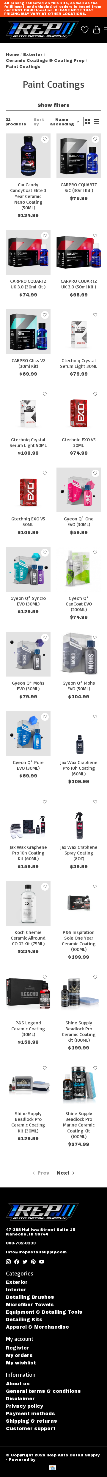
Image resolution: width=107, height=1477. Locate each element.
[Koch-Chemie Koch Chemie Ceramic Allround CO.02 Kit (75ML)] (28, 903)
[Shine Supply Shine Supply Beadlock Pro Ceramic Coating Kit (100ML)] (78, 994)
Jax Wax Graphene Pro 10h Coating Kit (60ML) (28, 852)
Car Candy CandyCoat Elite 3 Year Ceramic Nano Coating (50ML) (28, 196)
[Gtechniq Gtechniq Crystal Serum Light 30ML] (78, 331)
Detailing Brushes (30, 1297)
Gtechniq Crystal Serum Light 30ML (78, 363)
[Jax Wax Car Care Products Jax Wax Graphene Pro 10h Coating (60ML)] (78, 733)
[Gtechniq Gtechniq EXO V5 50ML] (28, 490)
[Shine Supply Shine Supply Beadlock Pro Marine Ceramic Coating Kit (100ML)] (78, 1084)
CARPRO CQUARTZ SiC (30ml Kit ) (79, 187)
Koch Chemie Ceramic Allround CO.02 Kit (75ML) (28, 937)
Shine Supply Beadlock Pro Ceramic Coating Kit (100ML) (78, 1031)
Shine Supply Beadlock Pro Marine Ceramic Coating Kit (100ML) (79, 1124)
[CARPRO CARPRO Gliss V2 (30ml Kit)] (28, 331)
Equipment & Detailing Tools (44, 1312)
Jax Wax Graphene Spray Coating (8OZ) (78, 852)
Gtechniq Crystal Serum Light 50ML (28, 442)
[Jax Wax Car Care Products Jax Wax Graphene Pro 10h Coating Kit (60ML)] (28, 818)
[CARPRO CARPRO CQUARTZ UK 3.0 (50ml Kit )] (78, 252)
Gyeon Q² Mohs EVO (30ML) (28, 685)
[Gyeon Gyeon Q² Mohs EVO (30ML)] (28, 654)
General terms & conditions (43, 1391)
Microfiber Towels (30, 1304)
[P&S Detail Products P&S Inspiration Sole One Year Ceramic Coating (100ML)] (78, 903)
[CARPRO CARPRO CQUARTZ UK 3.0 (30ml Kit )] (28, 252)
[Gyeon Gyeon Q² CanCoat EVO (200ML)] (78, 569)
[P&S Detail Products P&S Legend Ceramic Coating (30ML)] (28, 994)
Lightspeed (49, 1459)
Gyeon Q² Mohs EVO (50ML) (78, 685)
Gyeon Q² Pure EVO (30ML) (28, 765)
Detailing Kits (24, 1319)
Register (17, 1347)
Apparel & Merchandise (37, 1327)
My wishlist (21, 1362)
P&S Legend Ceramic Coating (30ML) (28, 1028)
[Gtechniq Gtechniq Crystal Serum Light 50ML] (28, 410)
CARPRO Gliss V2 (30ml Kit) (28, 363)
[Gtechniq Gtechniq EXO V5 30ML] (78, 410)
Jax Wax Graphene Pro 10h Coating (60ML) (78, 768)
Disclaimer (20, 1398)
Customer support (31, 1428)
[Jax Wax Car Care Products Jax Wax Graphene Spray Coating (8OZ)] (78, 818)
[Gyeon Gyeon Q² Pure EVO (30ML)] (28, 733)
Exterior (33, 54)
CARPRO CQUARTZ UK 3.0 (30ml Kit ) (28, 284)
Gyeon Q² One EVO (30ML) (79, 521)
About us (18, 1383)
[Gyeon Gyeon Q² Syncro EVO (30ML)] (28, 569)
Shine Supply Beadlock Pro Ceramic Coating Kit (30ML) (28, 1122)
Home (12, 54)
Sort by (39, 121)
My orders (19, 1355)
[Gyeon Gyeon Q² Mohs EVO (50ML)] (78, 654)
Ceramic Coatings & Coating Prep (45, 60)
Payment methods (30, 1413)
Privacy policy (24, 1406)
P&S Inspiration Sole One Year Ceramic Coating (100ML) (78, 940)
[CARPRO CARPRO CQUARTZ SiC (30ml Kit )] (78, 155)
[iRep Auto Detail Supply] (42, 30)
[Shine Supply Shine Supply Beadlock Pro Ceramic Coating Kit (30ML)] (28, 1084)
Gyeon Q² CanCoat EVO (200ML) (79, 603)
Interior (16, 1289)
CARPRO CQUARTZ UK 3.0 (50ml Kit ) (79, 284)
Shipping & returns (31, 1421)
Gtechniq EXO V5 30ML (79, 442)
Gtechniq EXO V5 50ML (28, 521)
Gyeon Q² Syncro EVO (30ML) (28, 601)
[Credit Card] (52, 1468)
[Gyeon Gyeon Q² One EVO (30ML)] (78, 490)
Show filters (53, 105)
